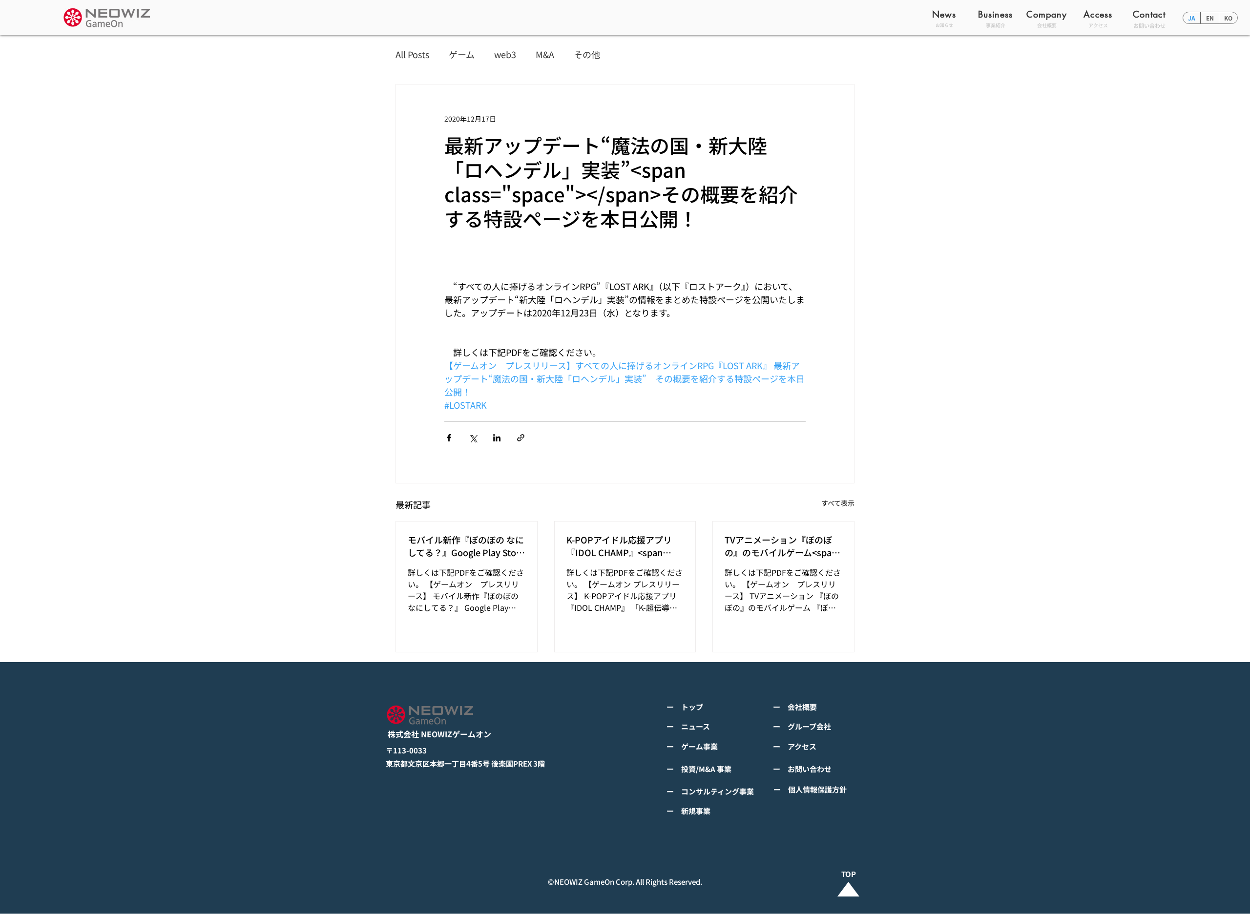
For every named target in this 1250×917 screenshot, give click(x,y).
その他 (587, 54)
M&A (545, 54)
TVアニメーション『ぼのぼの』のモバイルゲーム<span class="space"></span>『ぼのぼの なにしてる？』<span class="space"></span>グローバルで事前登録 (782, 546)
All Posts (412, 54)
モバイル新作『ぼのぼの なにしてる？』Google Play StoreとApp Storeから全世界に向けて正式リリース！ (466, 546)
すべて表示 (837, 503)
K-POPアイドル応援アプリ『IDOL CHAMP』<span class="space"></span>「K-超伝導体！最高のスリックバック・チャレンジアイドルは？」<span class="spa (623, 546)
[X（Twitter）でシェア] (473, 437)
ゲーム (462, 54)
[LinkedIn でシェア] (496, 437)
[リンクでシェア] (520, 437)
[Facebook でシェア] (449, 437)
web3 (505, 54)
